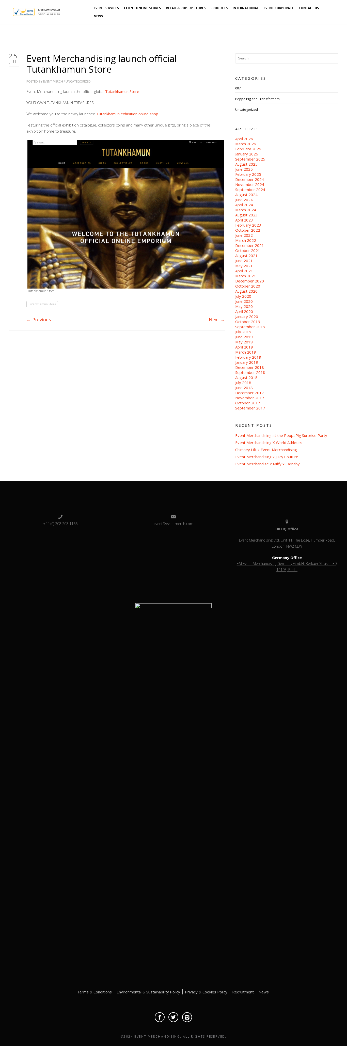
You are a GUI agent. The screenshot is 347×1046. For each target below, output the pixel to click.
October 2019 (247, 321)
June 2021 (244, 260)
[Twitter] (173, 1017)
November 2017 (249, 397)
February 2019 (248, 357)
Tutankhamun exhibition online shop (127, 113)
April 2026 (244, 138)
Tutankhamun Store (122, 91)
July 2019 (243, 331)
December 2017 (249, 392)
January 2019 (246, 362)
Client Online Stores (142, 8)
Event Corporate (279, 8)
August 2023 (246, 214)
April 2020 (244, 311)
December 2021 (249, 245)
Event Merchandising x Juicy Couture (266, 456)
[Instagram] (187, 1017)
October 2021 (247, 250)
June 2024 (244, 199)
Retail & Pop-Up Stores (186, 8)
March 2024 (245, 209)
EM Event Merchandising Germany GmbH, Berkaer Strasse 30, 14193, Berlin (286, 566)
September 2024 (250, 189)
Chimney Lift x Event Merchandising (266, 449)
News (98, 16)
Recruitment (243, 991)
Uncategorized (78, 81)
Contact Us (309, 8)
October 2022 (247, 230)
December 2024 (249, 179)
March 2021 (245, 275)
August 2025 (246, 164)
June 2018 (244, 387)
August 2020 (246, 291)
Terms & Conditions (94, 991)
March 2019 (245, 352)
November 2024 (249, 184)
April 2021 (244, 270)
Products (219, 8)
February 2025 (248, 174)
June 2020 (244, 301)
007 (238, 88)
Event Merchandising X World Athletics (268, 442)
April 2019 (244, 347)
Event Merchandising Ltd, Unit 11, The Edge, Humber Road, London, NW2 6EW (287, 543)
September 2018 (250, 372)
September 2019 (250, 326)
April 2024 (244, 204)
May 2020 (244, 306)
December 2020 (249, 280)
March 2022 (245, 240)
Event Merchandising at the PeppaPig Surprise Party (281, 435)
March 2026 (245, 143)
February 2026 (248, 148)
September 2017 (250, 407)
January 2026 (246, 153)
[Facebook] (160, 1017)
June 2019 (244, 336)
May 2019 (244, 341)
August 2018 (246, 377)
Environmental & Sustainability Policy (148, 991)
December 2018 (249, 367)
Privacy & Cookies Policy (206, 991)
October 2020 (247, 286)
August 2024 (246, 194)
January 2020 (246, 316)
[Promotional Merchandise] (8, 11)
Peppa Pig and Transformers (257, 99)
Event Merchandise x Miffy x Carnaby (267, 463)
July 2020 (243, 296)
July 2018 (243, 382)
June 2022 (244, 235)
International (246, 8)
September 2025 (250, 159)
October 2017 (247, 402)
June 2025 (244, 169)
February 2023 (248, 225)
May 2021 (244, 265)
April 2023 (244, 220)
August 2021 (246, 255)
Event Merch (53, 81)
